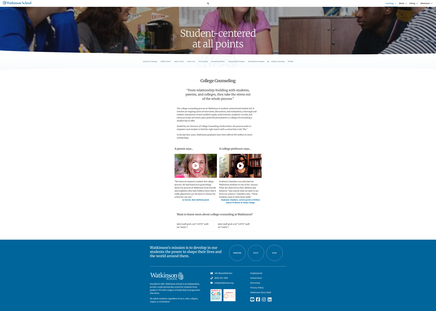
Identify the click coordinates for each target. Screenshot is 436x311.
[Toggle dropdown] (395, 3)
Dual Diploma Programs (256, 61)
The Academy (203, 61)
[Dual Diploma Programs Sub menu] (268, 62)
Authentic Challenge (150, 61)
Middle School (166, 61)
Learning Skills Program (236, 61)
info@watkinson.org (224, 283)
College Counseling (277, 61)
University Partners (218, 61)
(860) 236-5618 (221, 278)
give (274, 253)
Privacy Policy (257, 287)
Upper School (179, 61)
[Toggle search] (208, 3)
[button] (195, 165)
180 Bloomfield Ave (223, 273)
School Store (256, 278)
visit (256, 253)
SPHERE (290, 61)
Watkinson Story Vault (260, 292)
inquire (237, 253)
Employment (256, 273)
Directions (255, 283)
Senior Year (191, 61)
